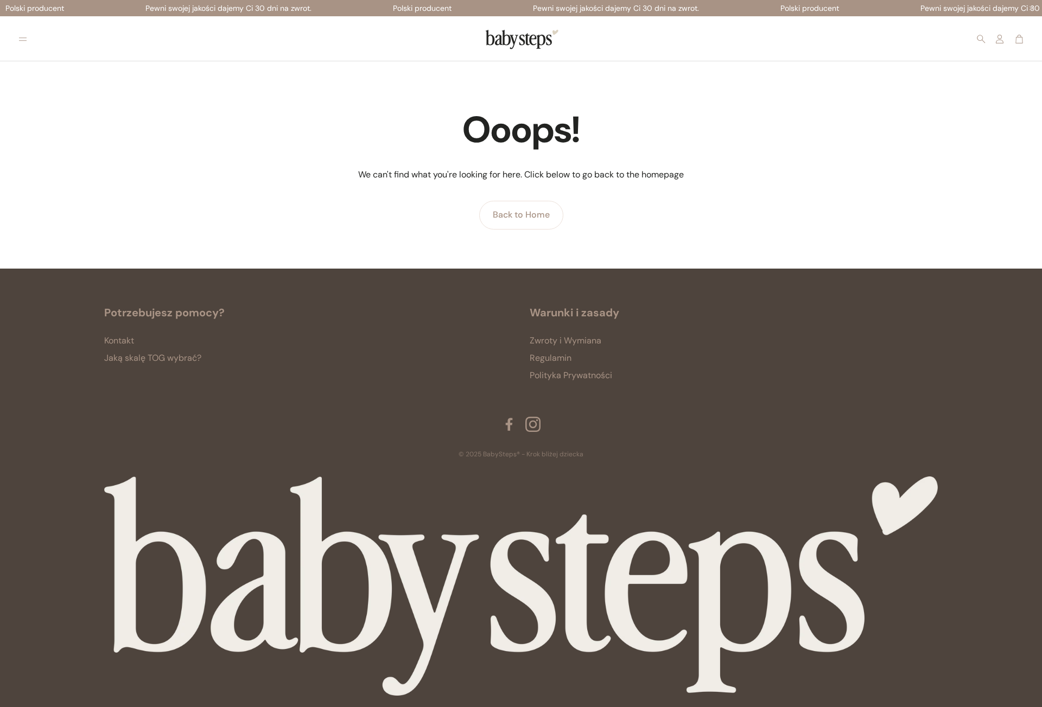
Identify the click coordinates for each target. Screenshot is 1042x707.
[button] (22, 39)
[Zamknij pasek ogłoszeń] (1031, 8)
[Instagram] (533, 424)
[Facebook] (509, 424)
